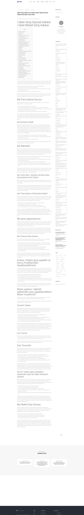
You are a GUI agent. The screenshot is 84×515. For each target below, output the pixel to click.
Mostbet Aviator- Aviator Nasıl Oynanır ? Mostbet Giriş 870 (60, 132)
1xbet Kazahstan (57, 69)
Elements (42, 1)
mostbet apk (57, 130)
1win (56, 255)
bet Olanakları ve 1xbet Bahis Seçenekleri (24, 73)
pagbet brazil (57, 177)
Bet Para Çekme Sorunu (22, 31)
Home (30, 1)
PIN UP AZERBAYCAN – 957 (59, 184)
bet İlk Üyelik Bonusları (22, 69)
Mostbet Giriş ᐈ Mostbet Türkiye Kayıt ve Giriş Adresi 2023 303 (60, 153)
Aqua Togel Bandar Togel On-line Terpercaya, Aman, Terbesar (25, 463)
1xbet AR (57, 257)
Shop (53, 1)
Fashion (56, 106)
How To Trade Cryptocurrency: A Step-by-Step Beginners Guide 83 (61, 112)
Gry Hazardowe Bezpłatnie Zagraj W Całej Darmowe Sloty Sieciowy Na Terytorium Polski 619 (60, 109)
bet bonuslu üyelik (21, 32)
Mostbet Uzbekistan (58, 174)
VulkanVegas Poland (58, 212)
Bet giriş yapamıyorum (22, 39)
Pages (34, 1)
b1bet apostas (57, 90)
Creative (56, 103)
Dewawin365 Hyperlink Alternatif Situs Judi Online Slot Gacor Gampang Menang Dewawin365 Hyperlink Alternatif (42, 464)
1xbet (64, 255)
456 (56, 72)
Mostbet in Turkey (58, 157)
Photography (57, 182)
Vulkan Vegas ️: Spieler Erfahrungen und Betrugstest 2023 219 (61, 203)
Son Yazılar (20, 48)
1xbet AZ (62, 257)
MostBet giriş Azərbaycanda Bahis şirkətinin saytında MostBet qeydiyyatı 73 (60, 149)
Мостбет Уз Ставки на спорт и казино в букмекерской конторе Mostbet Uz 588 (61, 218)
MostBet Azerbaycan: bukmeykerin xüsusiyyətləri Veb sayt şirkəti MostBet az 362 (61, 142)
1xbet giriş (56, 67)
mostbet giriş (57, 147)
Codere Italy (57, 101)
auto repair (57, 259)
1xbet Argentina (57, 57)
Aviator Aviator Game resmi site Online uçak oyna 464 (61, 80)
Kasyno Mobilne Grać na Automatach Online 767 (60, 116)
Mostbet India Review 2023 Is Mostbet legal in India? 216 (60, 161)
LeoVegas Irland (57, 121)
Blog (50, 1)
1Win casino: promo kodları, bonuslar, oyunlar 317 (60, 54)
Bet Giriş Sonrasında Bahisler (23, 74)
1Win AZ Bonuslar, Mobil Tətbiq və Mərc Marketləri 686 (61, 50)
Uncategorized (57, 199)
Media (56, 128)
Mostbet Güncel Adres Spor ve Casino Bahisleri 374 (60, 155)
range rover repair (58, 272)
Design (56, 105)
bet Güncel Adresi (21, 68)
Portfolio (38, 1)
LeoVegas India (57, 120)
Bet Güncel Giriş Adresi (22, 40)
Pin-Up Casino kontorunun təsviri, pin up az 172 (61, 188)
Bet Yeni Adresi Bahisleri (22, 57)
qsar (64, 270)
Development (62, 259)
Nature (56, 175)
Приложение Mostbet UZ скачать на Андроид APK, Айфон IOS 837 (60, 225)
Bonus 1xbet (20, 56)
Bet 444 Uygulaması (21, 77)
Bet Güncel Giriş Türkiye (22, 76)
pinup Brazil (57, 191)
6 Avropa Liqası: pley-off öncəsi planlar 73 (61, 77)
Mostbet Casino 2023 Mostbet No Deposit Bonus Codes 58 (60, 145)
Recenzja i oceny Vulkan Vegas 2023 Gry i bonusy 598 (60, 194)
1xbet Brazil (57, 66)
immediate (61, 261)
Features (46, 1)
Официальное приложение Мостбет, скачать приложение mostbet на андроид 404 (60, 222)
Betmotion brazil (57, 91)
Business (56, 98)
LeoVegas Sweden (58, 123)
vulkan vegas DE (64, 274)
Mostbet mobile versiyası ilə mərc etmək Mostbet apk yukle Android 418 (60, 164)
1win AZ (61, 255)
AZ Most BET (57, 85)
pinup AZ (61, 270)
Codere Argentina (58, 100)
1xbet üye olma (27, 132)
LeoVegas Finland (58, 118)
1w (55, 47)
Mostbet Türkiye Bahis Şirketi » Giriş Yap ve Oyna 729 (61, 169)
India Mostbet (57, 114)
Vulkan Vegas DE (57, 207)
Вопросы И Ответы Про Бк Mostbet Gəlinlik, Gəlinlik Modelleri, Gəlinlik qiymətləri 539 (60, 215)
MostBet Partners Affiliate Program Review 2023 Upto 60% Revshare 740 (60, 166)
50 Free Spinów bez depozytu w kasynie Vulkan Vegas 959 (61, 75)
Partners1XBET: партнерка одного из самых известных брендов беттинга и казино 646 (61, 180)
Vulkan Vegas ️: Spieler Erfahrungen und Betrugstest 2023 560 (61, 205)
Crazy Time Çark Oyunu (22, 55)
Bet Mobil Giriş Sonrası (22, 53)
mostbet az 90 (57, 134)
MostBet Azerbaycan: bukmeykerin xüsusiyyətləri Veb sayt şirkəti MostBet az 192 (61, 138)
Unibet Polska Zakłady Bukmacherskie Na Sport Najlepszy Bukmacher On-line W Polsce (59, 463)
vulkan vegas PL (58, 276)
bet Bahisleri (20, 34)
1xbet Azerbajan (57, 59)
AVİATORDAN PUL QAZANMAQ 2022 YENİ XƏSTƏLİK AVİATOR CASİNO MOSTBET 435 (60, 82)
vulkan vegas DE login (58, 209)
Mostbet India (57, 159)
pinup (57, 270)
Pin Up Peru (57, 185)
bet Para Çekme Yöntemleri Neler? (23, 38)
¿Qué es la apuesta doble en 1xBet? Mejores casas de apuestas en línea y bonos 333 (60, 45)
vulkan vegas (58, 274)
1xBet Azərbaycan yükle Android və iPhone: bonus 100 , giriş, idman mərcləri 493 (60, 63)
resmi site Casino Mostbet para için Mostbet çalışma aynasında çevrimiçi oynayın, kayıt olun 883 (60, 196)
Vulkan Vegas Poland (58, 210)
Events (57, 261)
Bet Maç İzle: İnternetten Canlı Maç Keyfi (24, 65)
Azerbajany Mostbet (58, 88)
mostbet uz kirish (57, 172)
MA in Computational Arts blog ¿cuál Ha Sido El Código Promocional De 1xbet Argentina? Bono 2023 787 (61, 126)
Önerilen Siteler (21, 47)
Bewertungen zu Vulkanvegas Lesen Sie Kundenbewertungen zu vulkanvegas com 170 (61, 94)
